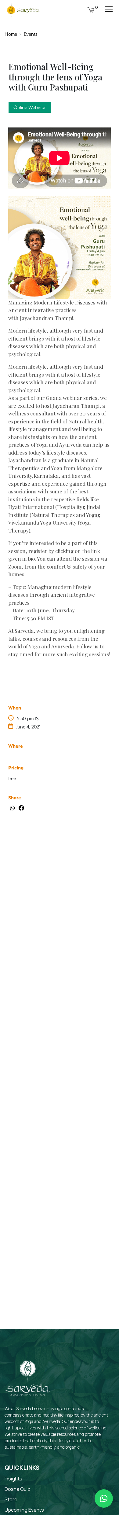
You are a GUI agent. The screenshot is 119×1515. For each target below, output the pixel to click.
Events (31, 34)
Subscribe (92, 1322)
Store (11, 1499)
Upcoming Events (24, 1509)
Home (11, 34)
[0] (91, 9)
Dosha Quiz (17, 1489)
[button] (104, 1498)
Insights (13, 1478)
